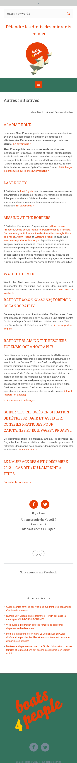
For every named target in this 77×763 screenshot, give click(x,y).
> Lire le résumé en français (19, 400)
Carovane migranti (14, 233)
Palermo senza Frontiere (56, 229)
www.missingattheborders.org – (22, 240)
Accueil (50, 112)
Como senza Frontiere (28, 229)
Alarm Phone (24, 236)
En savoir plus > (22, 143)
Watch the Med (43, 236)
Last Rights (27, 191)
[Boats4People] (38, 58)
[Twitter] (45, 504)
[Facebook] (33, 504)
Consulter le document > (17, 482)
